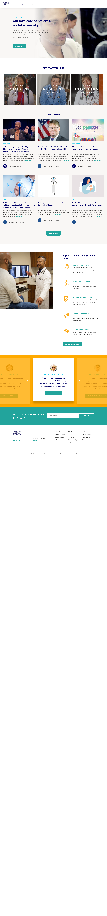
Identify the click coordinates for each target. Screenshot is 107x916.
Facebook (14, 418)
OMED (78, 143)
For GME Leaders (87, 437)
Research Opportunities (81, 313)
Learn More (20, 99)
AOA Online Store (59, 437)
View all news (53, 233)
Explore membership (72, 344)
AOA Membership (73, 432)
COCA (83, 440)
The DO (40, 143)
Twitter (17, 418)
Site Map (75, 453)
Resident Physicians (59, 434)
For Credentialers (87, 434)
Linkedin (21, 418)
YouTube (25, 418)
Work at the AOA (58, 440)
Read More (27, 160)
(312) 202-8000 (17, 440)
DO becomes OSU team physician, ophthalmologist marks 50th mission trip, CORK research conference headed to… (19, 205)
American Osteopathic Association (18, 4)
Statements (11, 143)
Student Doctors (58, 432)
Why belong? (19, 46)
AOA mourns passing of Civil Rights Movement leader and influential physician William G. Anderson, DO (16, 149)
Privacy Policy (57, 453)
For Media (85, 432)
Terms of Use (67, 453)
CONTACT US (37, 440)
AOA (4, 143)
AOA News (71, 437)
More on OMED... (53, 393)
